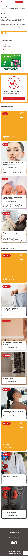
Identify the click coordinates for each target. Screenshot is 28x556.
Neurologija (6, 213)
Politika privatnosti (10, 551)
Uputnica (3, 49)
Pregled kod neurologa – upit (7, 46)
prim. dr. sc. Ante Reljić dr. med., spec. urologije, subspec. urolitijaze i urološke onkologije (13, 20)
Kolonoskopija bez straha (6, 40)
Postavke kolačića (17, 551)
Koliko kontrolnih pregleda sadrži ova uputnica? (11, 52)
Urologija (6, 256)
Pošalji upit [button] (14, 98)
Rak (2, 38)
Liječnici (10, 537)
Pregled (5, 114)
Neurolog (3, 44)
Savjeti (15, 537)
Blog (18, 537)
